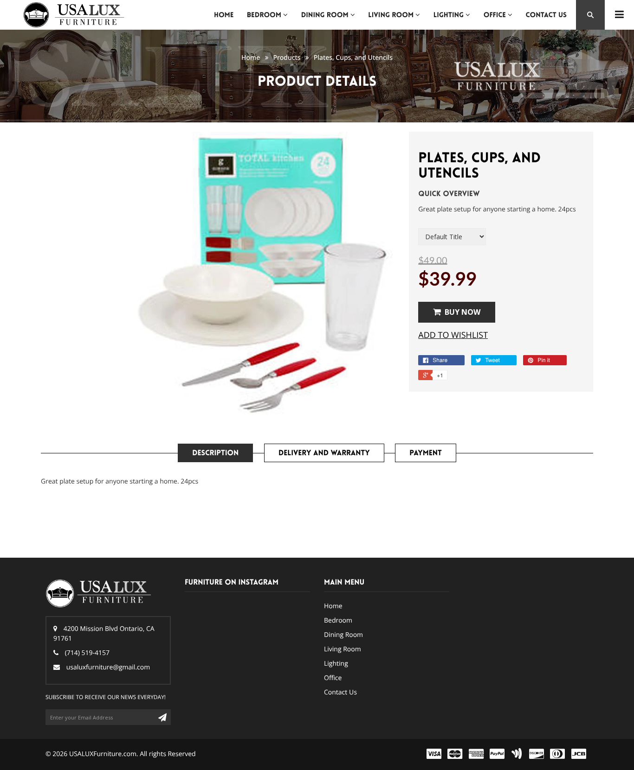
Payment (425, 453)
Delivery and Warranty (324, 453)
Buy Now (462, 312)
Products (286, 57)
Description (215, 453)
